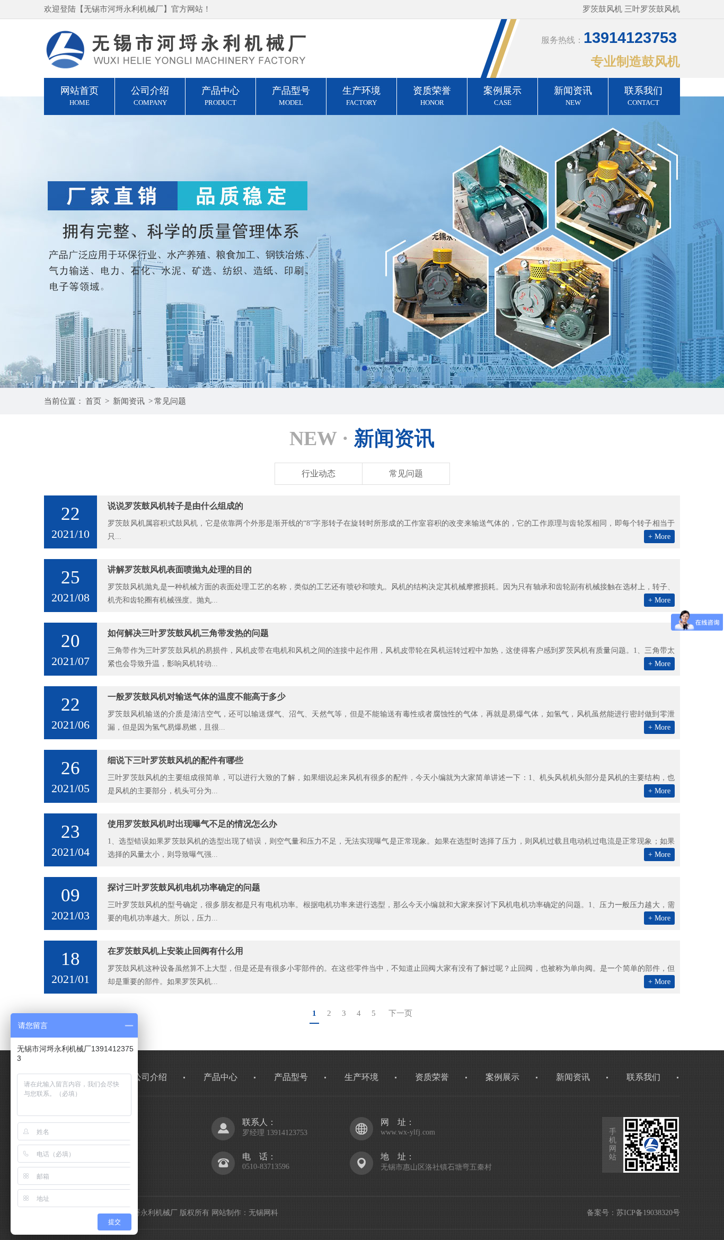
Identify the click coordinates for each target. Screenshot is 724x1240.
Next (705, 242)
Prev (18, 242)
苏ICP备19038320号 (648, 1213)
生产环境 (361, 96)
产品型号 (291, 96)
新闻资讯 (573, 96)
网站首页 (79, 96)
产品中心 (220, 96)
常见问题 (170, 401)
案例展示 (502, 96)
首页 (93, 401)
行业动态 (318, 473)
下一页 (400, 1013)
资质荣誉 (432, 96)
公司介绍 (150, 96)
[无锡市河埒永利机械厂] (362, 242)
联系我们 (643, 96)
